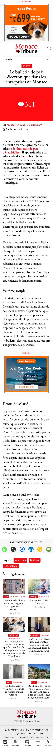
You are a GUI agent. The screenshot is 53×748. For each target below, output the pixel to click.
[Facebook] (22, 549)
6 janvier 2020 (34, 124)
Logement (17, 682)
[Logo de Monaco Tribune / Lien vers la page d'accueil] (26, 48)
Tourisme (44, 635)
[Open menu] (3, 46)
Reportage (13, 635)
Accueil (5, 745)
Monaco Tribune (16, 124)
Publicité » (26, 352)
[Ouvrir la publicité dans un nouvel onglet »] (26, 22)
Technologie (10, 566)
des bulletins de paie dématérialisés (20, 150)
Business (34, 560)
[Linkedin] (31, 549)
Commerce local (17, 597)
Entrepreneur (14, 639)
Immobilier (44, 597)
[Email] (48, 549)
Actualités (20, 560)
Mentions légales (38, 730)
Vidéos (37, 745)
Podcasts (48, 745)
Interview (34, 635)
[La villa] (39, 671)
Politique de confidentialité (26, 733)
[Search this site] (49, 48)
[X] (13, 549)
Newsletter (27, 745)
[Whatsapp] (4, 549)
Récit (33, 682)
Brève (26, 66)
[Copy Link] (39, 549)
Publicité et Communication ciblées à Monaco (26, 738)
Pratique (34, 597)
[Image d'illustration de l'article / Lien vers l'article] (14, 586)
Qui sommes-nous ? (15, 730)
